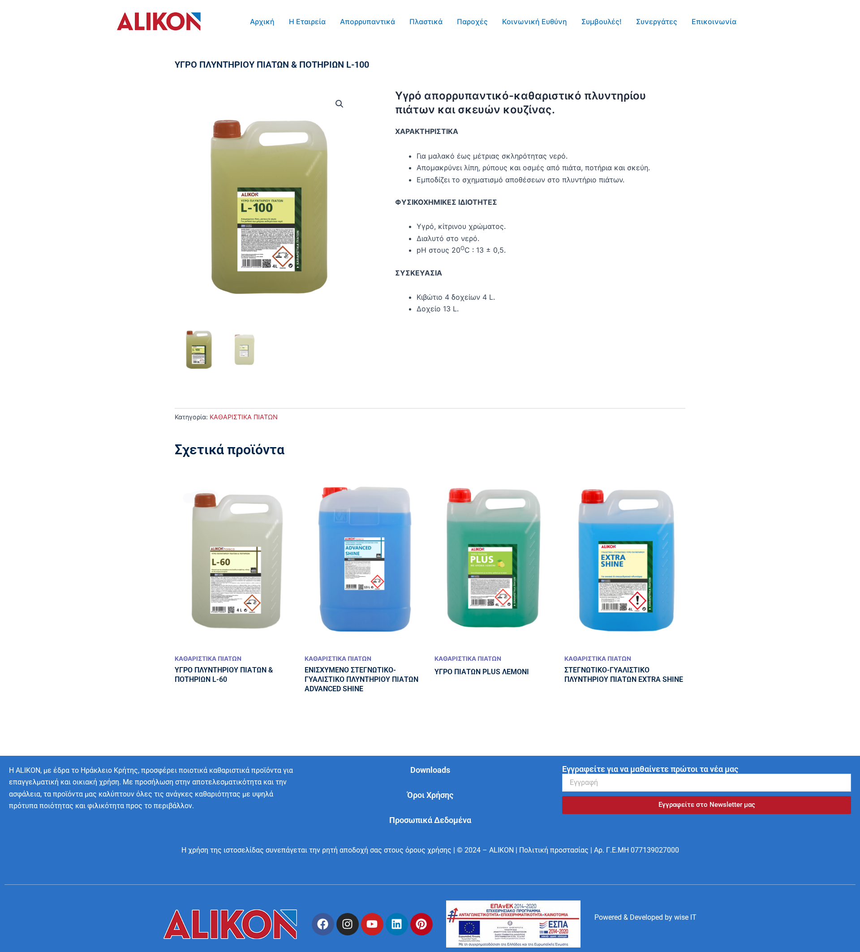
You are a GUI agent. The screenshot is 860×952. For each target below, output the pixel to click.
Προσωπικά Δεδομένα (430, 820)
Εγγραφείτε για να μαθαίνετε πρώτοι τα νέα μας (650, 769)
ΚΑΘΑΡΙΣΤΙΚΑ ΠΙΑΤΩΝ (244, 417)
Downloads (430, 770)
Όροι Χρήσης (430, 795)
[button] (339, 104)
